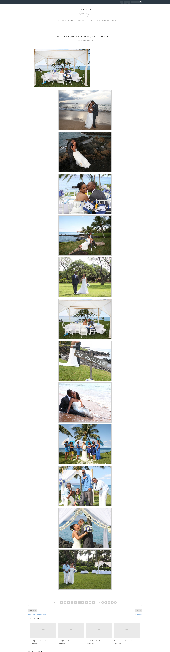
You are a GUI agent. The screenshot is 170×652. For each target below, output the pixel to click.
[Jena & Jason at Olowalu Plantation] (43, 630)
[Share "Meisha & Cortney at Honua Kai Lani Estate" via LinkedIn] (79, 602)
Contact (105, 21)
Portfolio (80, 21)
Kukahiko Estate (93, 21)
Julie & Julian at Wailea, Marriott (68, 641)
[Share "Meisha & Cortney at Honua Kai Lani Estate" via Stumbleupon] (86, 602)
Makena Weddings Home (63, 21)
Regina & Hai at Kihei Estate (94, 641)
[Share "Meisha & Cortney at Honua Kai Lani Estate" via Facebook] (61, 602)
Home (114, 21)
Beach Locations (81, 40)
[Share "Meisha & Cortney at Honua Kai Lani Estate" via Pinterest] (75, 602)
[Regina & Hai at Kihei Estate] (99, 630)
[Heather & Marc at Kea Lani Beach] (127, 630)
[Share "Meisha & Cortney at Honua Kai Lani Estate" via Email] (90, 602)
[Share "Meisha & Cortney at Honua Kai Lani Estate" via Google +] (68, 602)
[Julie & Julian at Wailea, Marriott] (71, 630)
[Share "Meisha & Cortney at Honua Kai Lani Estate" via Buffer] (83, 602)
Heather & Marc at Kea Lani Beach (124, 641)
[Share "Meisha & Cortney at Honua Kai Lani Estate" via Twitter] (65, 602)
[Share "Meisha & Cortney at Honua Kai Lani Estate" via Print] (93, 602)
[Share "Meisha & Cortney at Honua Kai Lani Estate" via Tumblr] (72, 602)
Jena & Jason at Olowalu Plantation (40, 641)
